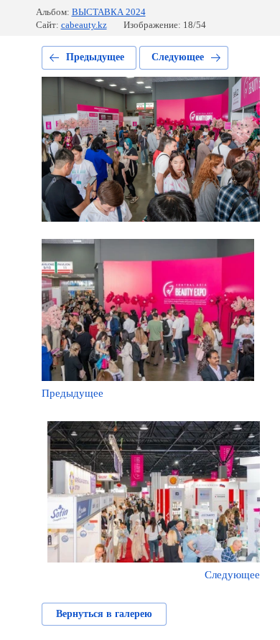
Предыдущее (95, 57)
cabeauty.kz (84, 24)
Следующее (177, 57)
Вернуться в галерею (104, 613)
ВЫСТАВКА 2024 (109, 11)
